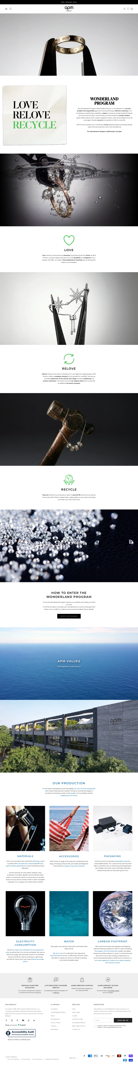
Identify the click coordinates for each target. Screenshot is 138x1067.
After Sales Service (78, 1026)
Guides (74, 1016)
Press (53, 1016)
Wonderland (55, 1019)
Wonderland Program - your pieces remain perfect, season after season (69, 2)
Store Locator (56, 1022)
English (72, 1058)
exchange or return (113, 990)
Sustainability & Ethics (58, 1012)
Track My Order (77, 1019)
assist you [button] (56, 992)
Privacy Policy (25, 1059)
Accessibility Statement (52, 1059)
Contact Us (76, 1029)
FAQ (73, 1009)
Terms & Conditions (13, 1059)
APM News (54, 1029)
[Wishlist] (128, 9)
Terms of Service (37, 1059)
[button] (56, 980)
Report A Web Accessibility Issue (19, 1039)
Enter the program (69, 616)
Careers (53, 1026)
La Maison (54, 1009)
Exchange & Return (79, 1022)
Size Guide (76, 1012)
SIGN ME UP (123, 1020)
